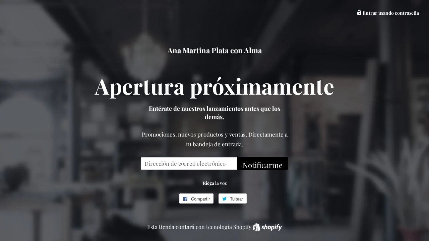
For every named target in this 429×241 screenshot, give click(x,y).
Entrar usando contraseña (390, 13)
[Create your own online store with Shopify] (267, 226)
